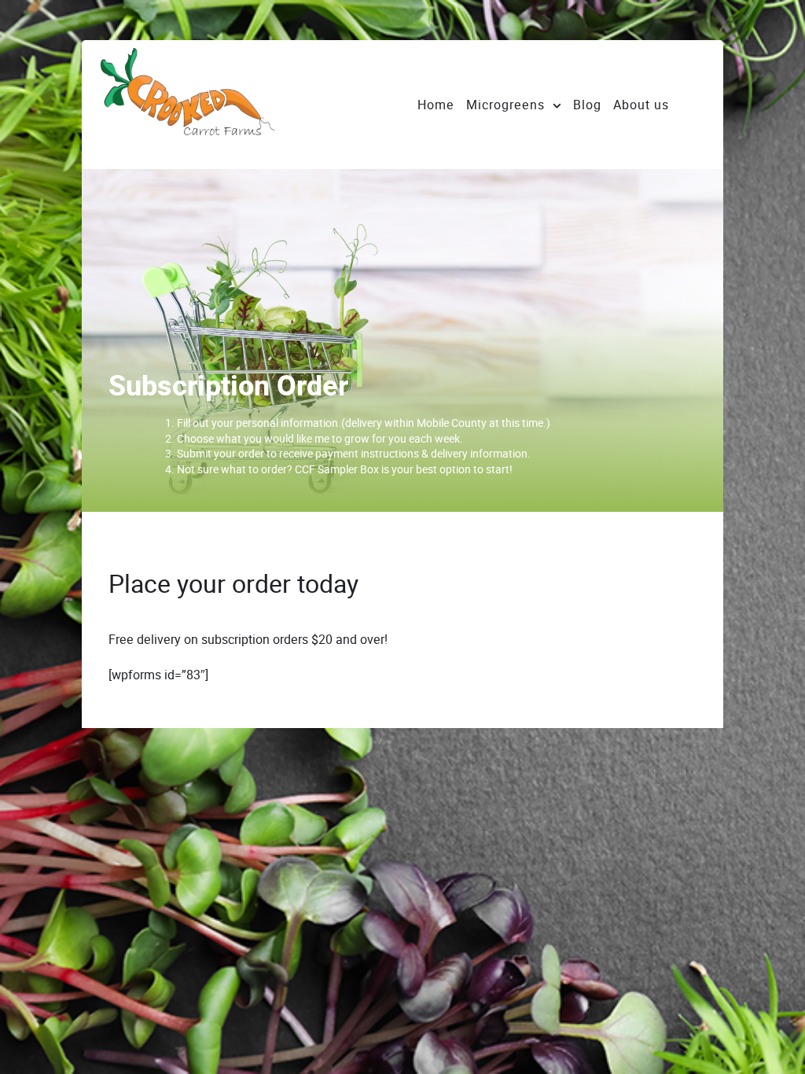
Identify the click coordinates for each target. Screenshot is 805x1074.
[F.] (218, 104)
